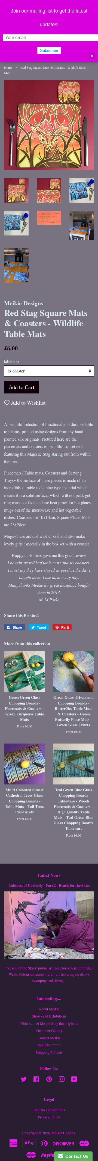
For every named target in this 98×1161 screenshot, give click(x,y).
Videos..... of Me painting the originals (49, 1023)
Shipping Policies (49, 1052)
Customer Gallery (49, 1030)
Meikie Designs (63, 1132)
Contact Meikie (49, 1037)
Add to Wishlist (28, 402)
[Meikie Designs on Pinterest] (49, 1080)
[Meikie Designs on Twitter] (24, 1080)
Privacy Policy (49, 1117)
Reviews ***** (49, 1045)
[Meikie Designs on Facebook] (36, 1080)
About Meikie (49, 1009)
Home (8, 67)
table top (11, 361)
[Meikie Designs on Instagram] (62, 1080)
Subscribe (49, 50)
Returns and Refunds (49, 1110)
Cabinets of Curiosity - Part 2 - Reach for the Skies (49, 885)
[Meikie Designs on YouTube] (74, 1080)
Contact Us (75, 1156)
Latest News (49, 875)
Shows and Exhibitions (49, 1016)
